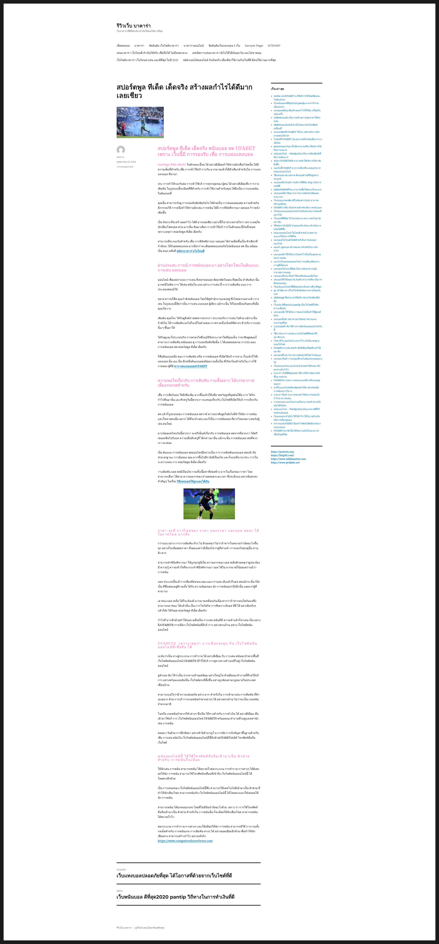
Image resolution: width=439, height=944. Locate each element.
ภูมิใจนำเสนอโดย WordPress (149, 927)
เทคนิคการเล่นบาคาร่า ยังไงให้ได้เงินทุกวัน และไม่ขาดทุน (226, 53)
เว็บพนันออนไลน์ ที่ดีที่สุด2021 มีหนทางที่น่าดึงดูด (297, 286)
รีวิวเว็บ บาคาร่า (134, 26)
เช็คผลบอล (123, 45)
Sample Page (254, 45)
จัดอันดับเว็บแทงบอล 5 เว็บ (224, 45)
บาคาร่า (139, 45)
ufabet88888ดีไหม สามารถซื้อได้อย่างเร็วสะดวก (298, 189)
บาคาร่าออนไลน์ (194, 45)
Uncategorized (125, 166)
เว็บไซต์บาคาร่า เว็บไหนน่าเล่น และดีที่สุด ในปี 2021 (147, 60)
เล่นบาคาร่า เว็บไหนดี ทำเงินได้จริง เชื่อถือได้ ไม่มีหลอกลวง (152, 53)
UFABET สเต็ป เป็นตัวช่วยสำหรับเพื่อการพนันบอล (298, 207)
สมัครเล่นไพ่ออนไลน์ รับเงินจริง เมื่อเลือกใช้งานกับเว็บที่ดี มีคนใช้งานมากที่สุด (229, 60)
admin (120, 157)
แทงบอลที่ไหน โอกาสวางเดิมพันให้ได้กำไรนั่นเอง (297, 355)
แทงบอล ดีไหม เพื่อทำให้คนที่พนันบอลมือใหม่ (296, 276)
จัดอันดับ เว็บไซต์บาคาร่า (164, 45)
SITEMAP (274, 45)
